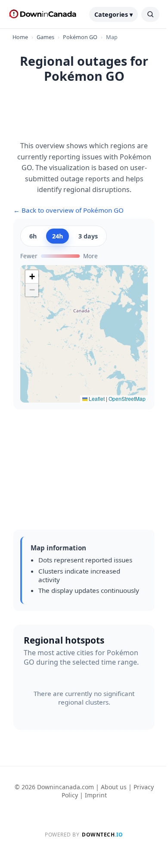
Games (45, 37)
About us (114, 787)
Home (20, 37)
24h (57, 236)
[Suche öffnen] (150, 14)
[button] (31, 277)
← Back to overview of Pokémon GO (68, 210)
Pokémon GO (80, 37)
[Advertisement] (84, 117)
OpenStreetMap (127, 398)
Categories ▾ (113, 14)
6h (33, 236)
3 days (88, 236)
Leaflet (96, 398)
